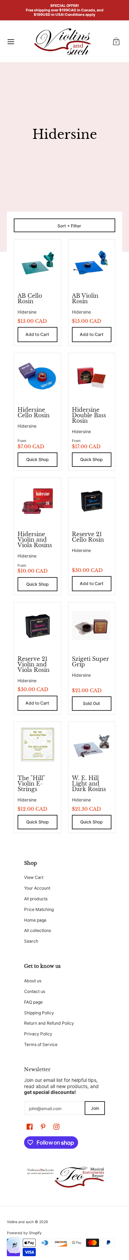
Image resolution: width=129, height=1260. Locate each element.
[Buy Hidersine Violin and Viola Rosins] (37, 501)
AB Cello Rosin (30, 298)
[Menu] (10, 41)
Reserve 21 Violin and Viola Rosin (34, 664)
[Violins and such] (62, 41)
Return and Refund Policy (49, 1023)
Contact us (34, 991)
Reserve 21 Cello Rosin (88, 537)
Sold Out (91, 703)
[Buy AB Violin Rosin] (92, 263)
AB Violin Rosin (85, 298)
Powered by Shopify (24, 1233)
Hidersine (27, 312)
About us (32, 980)
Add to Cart (37, 334)
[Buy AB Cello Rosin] (37, 263)
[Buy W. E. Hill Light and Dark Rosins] (92, 745)
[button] (116, 41)
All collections (37, 930)
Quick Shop (37, 459)
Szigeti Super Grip (90, 661)
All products (35, 898)
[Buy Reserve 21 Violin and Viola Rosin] (37, 626)
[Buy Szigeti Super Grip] (92, 626)
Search (31, 941)
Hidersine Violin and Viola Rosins (35, 540)
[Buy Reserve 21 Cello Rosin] (92, 501)
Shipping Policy (39, 1012)
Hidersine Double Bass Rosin (89, 415)
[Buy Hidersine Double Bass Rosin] (92, 377)
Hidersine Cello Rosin (34, 412)
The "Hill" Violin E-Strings (31, 783)
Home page (35, 920)
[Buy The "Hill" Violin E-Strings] (37, 745)
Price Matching (39, 909)
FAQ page (33, 1002)
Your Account (37, 888)
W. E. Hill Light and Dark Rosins (89, 783)
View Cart (33, 877)
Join (95, 1108)
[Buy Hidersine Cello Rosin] (37, 377)
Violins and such (20, 1222)
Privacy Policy (38, 1033)
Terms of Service (40, 1044)
